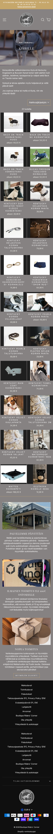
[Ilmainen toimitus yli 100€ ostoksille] (26, 573)
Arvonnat (26, 711)
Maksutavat (26, 685)
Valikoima (28, 42)
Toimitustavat (26, 689)
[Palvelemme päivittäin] (26, 515)
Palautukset (26, 694)
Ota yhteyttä (26, 720)
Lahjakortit (26, 707)
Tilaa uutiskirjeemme (26, 781)
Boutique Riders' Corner (26, 715)
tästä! (12, 93)
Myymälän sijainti (27, 675)
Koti (20, 42)
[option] (26, 4)
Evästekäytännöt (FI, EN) (26, 703)
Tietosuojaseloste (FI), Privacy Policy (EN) (26, 698)
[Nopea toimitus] (26, 631)
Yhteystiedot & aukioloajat (26, 724)
